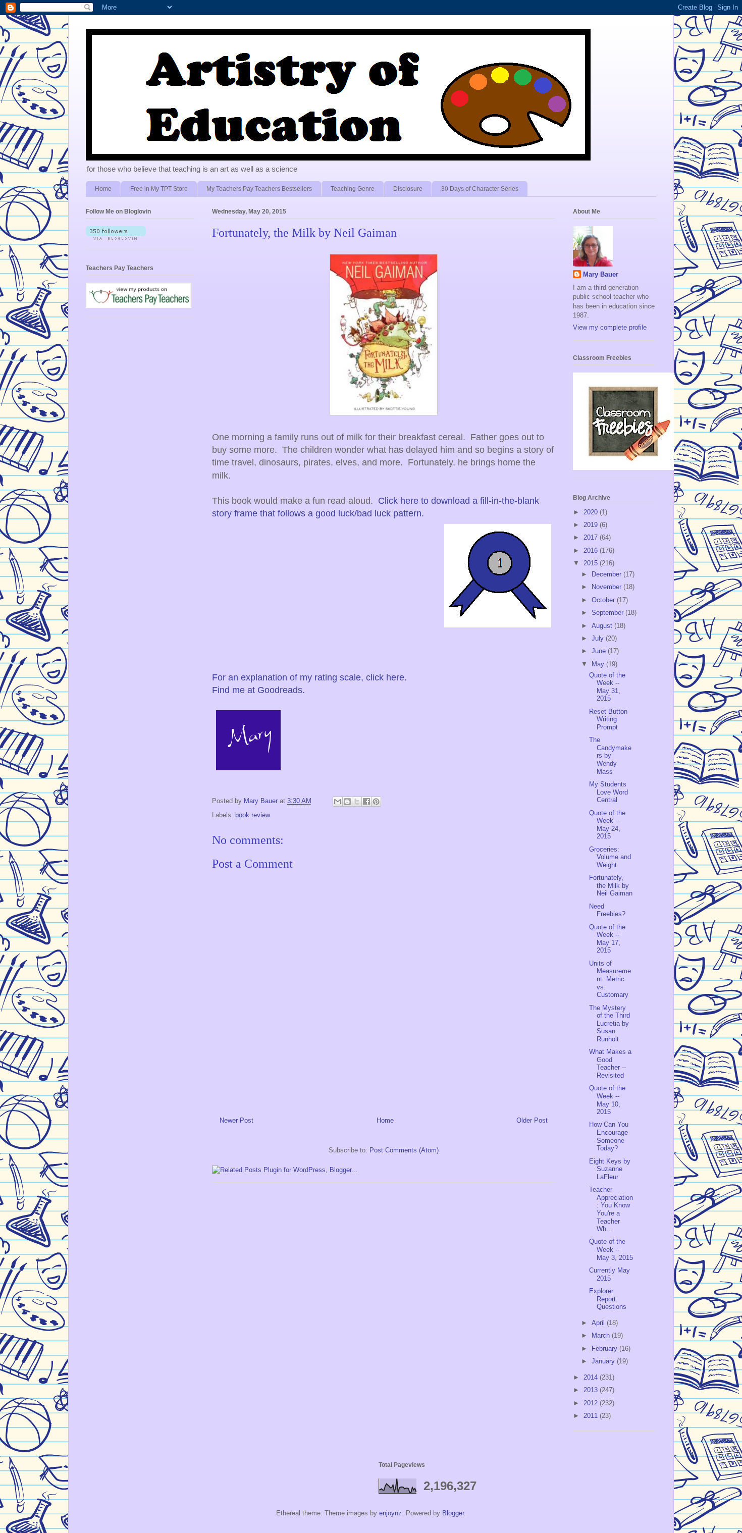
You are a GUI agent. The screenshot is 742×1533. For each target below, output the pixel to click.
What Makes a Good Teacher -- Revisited (610, 1063)
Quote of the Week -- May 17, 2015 (607, 939)
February (605, 1348)
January (604, 1361)
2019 (592, 524)
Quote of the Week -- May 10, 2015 (607, 1100)
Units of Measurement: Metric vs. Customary (610, 979)
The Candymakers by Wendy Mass (610, 755)
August (603, 625)
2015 (592, 563)
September (608, 612)
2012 (592, 1403)
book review (252, 815)
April (599, 1323)
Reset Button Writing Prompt (608, 719)
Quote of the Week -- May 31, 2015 (607, 687)
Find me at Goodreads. (258, 690)
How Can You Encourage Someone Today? (608, 1136)
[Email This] (338, 802)
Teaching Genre (353, 188)
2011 (592, 1415)
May (599, 664)
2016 (592, 550)
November (607, 587)
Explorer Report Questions (607, 1298)
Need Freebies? (607, 910)
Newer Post (236, 1120)
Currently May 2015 (609, 1274)
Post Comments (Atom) (404, 1150)
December (607, 574)
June (600, 651)
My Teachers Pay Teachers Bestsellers (259, 188)
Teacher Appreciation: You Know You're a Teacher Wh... (611, 1209)
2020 (592, 512)
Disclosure (407, 188)
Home (103, 188)
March (602, 1335)
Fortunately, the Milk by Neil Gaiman (610, 885)
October (604, 600)
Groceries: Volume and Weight (610, 857)
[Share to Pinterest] (376, 802)
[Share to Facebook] (366, 802)
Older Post (532, 1120)
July (599, 638)
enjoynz (390, 1513)
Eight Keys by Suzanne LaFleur (609, 1169)
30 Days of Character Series (479, 188)
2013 (592, 1390)
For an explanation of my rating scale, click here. (309, 677)
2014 (592, 1377)
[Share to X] (357, 802)
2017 (592, 537)
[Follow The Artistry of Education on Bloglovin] (116, 237)
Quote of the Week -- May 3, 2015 (611, 1249)
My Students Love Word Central (608, 792)
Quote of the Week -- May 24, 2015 (607, 824)
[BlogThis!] (347, 802)
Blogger (453, 1513)
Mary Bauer (600, 274)
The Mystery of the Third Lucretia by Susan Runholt (609, 1023)
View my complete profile (610, 327)
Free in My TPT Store (159, 188)
